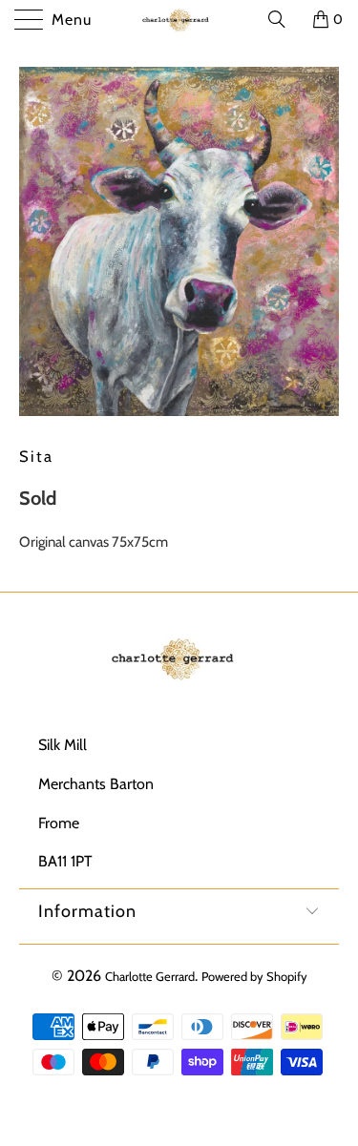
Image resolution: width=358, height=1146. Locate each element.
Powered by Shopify (254, 976)
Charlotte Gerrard (150, 976)
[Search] (283, 19)
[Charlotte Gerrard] (179, 19)
